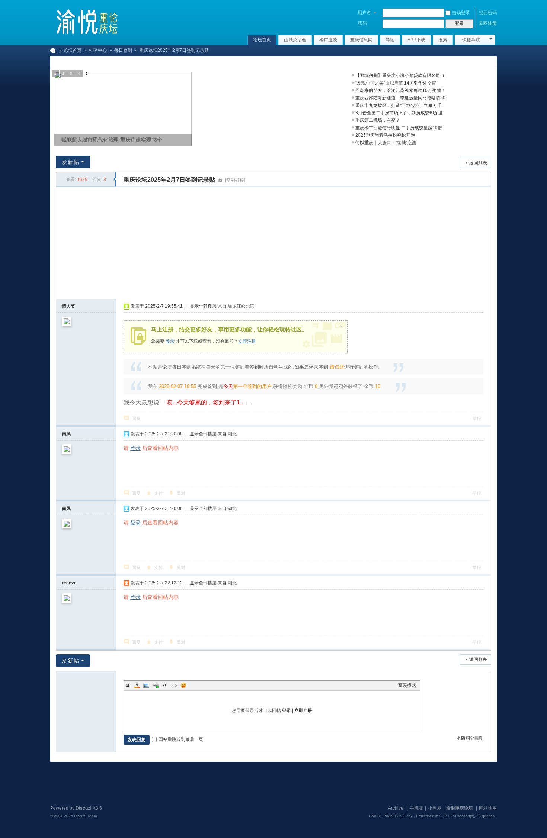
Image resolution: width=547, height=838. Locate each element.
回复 (136, 418)
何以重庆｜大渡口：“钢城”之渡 (385, 142)
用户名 (364, 12)
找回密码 (488, 12)
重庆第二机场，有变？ (377, 120)
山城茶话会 (295, 39)
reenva (69, 582)
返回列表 (478, 162)
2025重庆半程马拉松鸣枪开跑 (385, 135)
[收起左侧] (114, 179)
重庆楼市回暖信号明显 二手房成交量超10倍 (398, 127)
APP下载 (416, 39)
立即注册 (488, 23)
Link (155, 685)
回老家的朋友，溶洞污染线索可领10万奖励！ (400, 90)
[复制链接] (235, 180)
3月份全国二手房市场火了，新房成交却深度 (399, 112)
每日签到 (123, 50)
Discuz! (84, 808)
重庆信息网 (361, 39)
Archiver (396, 808)
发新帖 (71, 162)
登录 (170, 341)
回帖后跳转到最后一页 (181, 739)
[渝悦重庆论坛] (87, 20)
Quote (165, 685)
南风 (66, 434)
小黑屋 (434, 808)
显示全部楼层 (203, 306)
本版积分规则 (470, 738)
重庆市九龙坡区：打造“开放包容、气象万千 (398, 105)
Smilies (183, 685)
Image (146, 685)
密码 (362, 23)
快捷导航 (471, 39)
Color (137, 685)
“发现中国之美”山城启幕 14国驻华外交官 (395, 83)
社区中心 (98, 50)
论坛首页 (262, 39)
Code (174, 685)
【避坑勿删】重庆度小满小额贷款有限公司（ (400, 75)
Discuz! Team (85, 816)
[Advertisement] (273, 243)
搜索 (442, 39)
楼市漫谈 (328, 39)
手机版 (416, 808)
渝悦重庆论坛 (53, 50)
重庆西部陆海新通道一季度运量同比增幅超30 (400, 98)
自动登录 (461, 12)
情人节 (68, 306)
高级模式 (407, 685)
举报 (476, 418)
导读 (390, 39)
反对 (180, 493)
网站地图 (488, 808)
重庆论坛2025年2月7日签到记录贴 (174, 50)
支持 (158, 493)
